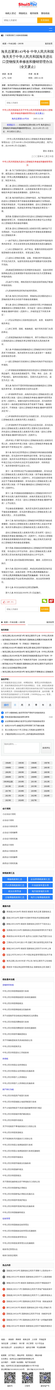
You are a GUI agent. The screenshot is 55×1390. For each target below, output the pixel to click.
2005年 (21, 44)
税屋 (4, 44)
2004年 (34, 772)
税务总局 (26, 1339)
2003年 (21, 772)
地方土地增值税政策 (40, 897)
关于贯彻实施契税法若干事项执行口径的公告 (21, 1182)
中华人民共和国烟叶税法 (13, 1169)
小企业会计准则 (9, 814)
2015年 (34, 786)
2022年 (21, 796)
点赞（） (11, 602)
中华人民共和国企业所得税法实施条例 (18, 1071)
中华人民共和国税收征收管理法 (16, 1225)
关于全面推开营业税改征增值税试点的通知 (20, 1016)
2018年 (21, 791)
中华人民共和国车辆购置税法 (15, 1034)
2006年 (8, 777)
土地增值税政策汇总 (14, 897)
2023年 (34, 796)
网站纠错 (38, 1355)
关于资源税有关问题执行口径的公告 (17, 1139)
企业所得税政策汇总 (40, 879)
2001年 (47, 768)
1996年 (34, 763)
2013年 (8, 786)
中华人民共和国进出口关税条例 (16, 1053)
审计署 (21, 1343)
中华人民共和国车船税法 (13, 1157)
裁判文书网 (30, 1347)
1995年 (21, 763)
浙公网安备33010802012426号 (13, 1369)
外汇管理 (29, 1343)
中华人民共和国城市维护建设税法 (17, 1114)
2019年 (34, 791)
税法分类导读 (14, 891)
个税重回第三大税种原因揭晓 (16, 35)
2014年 (21, 786)
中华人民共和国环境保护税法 (15, 1200)
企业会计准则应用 (10, 826)
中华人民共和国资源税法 (13, 1133)
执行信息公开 (6, 1347)
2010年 (21, 782)
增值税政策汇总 (14, 879)
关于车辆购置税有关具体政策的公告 (17, 1040)
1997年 (47, 763)
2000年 (34, 768)
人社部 (34, 1339)
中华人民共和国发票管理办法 (15, 1237)
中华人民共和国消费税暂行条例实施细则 (19, 1028)
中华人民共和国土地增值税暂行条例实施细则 (21, 1151)
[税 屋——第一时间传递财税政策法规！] (27, 7)
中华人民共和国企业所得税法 (15, 1065)
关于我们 (11, 1355)
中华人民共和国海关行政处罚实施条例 (20, 575)
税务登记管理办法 (10, 1249)
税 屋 (10, 74)
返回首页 (48, 44)
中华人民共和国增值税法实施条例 (17, 1010)
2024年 (47, 796)
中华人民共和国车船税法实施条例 (17, 1163)
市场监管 (42, 1339)
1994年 (8, 763)
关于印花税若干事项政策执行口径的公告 (19, 1126)
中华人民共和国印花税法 (13, 1120)
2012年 (47, 782)
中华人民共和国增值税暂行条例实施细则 (19, 997)
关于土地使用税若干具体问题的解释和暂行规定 (22, 1108)
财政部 (11, 1339)
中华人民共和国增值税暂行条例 (16, 991)
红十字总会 (39, 1343)
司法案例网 (41, 1347)
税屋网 (3, 1355)
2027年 (34, 800)
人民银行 (13, 1343)
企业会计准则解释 (10, 833)
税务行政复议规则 (10, 1255)
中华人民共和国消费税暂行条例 (16, 1022)
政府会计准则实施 (10, 863)
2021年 (8, 796)
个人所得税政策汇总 (14, 885)
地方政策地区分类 (40, 891)
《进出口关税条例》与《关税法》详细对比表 (21, 644)
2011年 (34, 782)
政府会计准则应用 (10, 851)
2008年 (34, 777)
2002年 (8, 772)
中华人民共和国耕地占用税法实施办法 (18, 1194)
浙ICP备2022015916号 (35, 1369)
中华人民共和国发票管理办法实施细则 (18, 1243)
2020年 (47, 791)
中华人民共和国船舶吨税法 (14, 1212)
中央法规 (12, 44)
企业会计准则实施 (10, 839)
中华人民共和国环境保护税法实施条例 (18, 1206)
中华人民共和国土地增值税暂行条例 (17, 1145)
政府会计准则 (8, 845)
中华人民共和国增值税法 (13, 1003)
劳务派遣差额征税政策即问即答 (17, 717)
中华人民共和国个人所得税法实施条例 (18, 1083)
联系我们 (29, 1355)
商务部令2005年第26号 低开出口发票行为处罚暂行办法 (29, 936)
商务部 (18, 1339)
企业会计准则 (8, 820)
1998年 (8, 768)
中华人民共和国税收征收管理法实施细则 (19, 1231)
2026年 (21, 800)
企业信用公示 (19, 1347)
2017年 (8, 791)
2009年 (47, 777)
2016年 (47, 786)
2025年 (8, 800)
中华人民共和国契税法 (12, 1176)
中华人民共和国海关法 (17, 177)
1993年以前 (8, 782)
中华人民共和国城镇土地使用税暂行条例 (19, 1102)
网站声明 (20, 1355)
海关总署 (4, 1343)
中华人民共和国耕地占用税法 (15, 1188)
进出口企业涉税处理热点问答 (14, 668)
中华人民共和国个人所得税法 (15, 1077)
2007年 (21, 777)
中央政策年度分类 (40, 885)
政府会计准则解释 (10, 857)
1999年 (21, 768)
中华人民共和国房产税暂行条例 (16, 1096)
